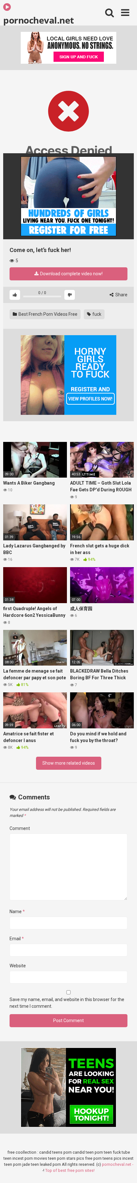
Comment (20, 828)
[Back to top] (125, 1170)
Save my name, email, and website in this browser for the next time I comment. (67, 1003)
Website (18, 965)
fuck (96, 314)
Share (120, 294)
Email (17, 938)
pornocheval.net (38, 19)
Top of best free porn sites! (70, 1170)
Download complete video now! (71, 273)
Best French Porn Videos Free (47, 314)
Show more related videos (68, 763)
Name (17, 911)
